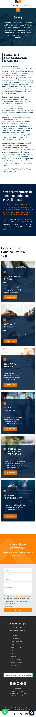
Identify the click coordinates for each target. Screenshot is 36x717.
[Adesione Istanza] (9, 712)
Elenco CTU (14, 645)
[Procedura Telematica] (26, 712)
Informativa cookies (18, 693)
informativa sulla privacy (19, 596)
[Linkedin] (25, 683)
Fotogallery (14, 657)
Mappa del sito (18, 696)
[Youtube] (18, 683)
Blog (12, 654)
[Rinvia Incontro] (21, 713)
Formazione (14, 648)
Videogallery (15, 660)
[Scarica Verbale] (15, 712)
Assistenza (14, 666)
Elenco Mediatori (16, 642)
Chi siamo (13, 636)
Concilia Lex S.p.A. (18, 623)
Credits (18, 689)
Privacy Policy (18, 691)
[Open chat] (31, 712)
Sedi (11, 651)
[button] (18, 10)
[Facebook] (14, 683)
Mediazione (14, 639)
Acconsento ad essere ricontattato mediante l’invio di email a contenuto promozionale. (15, 604)
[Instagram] (11, 683)
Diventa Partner (16, 663)
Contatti (13, 668)
